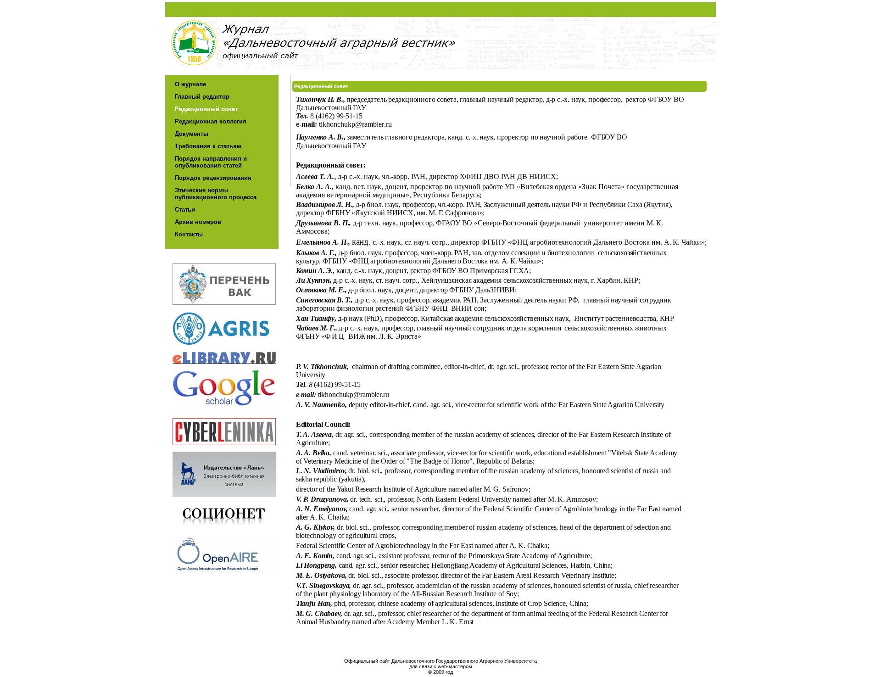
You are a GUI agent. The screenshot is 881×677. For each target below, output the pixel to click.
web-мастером (455, 666)
